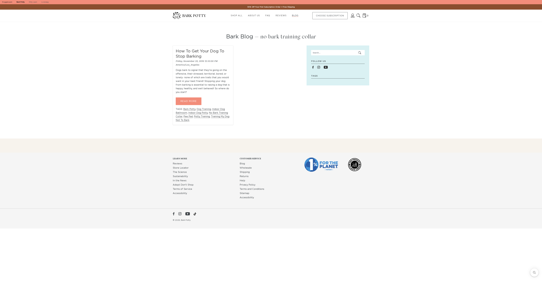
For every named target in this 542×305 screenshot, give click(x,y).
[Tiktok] (195, 214)
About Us (254, 15)
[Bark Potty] (191, 15)
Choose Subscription (330, 16)
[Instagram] (180, 214)
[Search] (358, 16)
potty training (202, 116)
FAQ (267, 15)
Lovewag (45, 2)
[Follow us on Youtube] (326, 67)
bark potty (189, 109)
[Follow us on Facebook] (313, 67)
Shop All (236, 15)
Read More (188, 101)
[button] (534, 272)
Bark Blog (239, 36)
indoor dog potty (198, 112)
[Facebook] (174, 214)
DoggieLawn (7, 2)
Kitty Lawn (33, 2)
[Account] (353, 16)
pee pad (188, 116)
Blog (295, 15)
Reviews (281, 15)
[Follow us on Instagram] (318, 67)
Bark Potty (21, 2)
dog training (204, 109)
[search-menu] (360, 52)
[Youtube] (187, 214)
